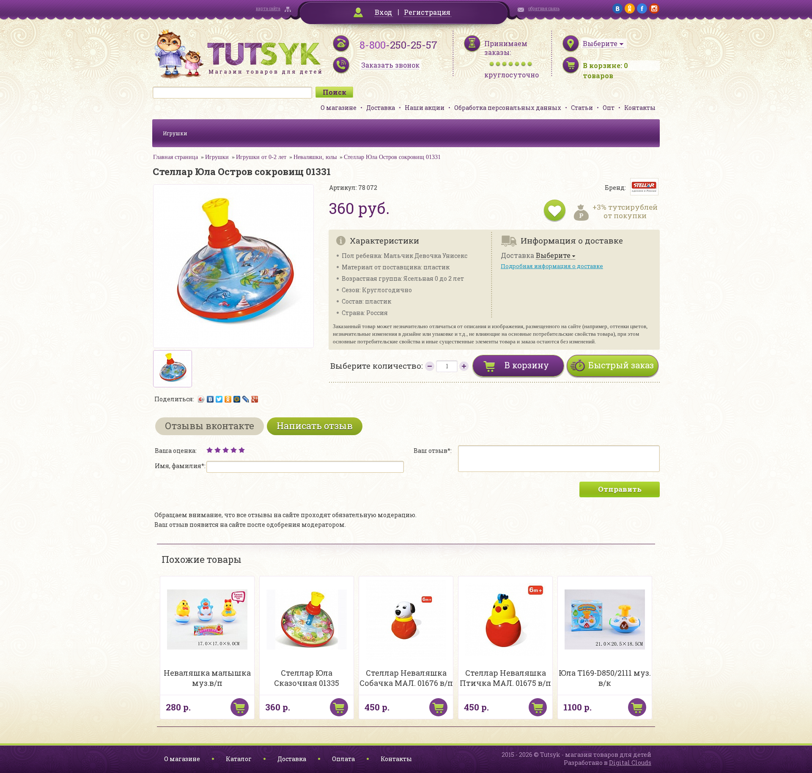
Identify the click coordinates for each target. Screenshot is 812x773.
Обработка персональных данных (507, 108)
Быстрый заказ (621, 364)
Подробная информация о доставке (552, 266)
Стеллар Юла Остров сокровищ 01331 (392, 157)
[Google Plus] (254, 399)
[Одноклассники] (228, 399)
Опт (608, 108)
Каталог (239, 759)
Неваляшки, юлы (315, 157)
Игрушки (175, 133)
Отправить (620, 489)
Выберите (553, 256)
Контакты (640, 108)
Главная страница (175, 157)
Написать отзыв (315, 425)
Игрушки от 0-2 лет (261, 157)
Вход (383, 12)
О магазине (339, 108)
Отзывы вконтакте (209, 425)
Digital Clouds (630, 763)
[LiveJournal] (245, 399)
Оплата (343, 759)
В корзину (527, 364)
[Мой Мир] (237, 399)
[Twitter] (219, 399)
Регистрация (427, 12)
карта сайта (268, 8)
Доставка (380, 108)
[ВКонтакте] (210, 399)
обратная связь (544, 8)
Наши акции (424, 108)
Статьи (582, 108)
